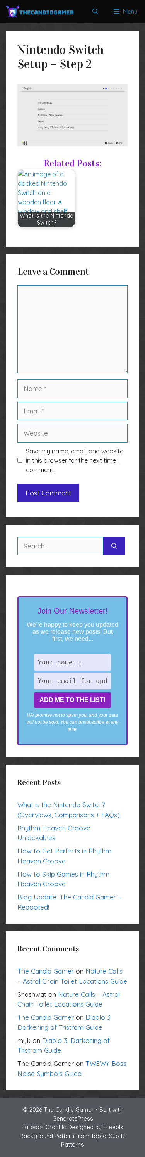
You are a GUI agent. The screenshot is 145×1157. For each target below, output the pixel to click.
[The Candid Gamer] (40, 11)
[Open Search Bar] (95, 11)
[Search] (114, 546)
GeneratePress (72, 1118)
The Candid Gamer (45, 971)
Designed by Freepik (95, 1127)
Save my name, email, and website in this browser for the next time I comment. (74, 460)
